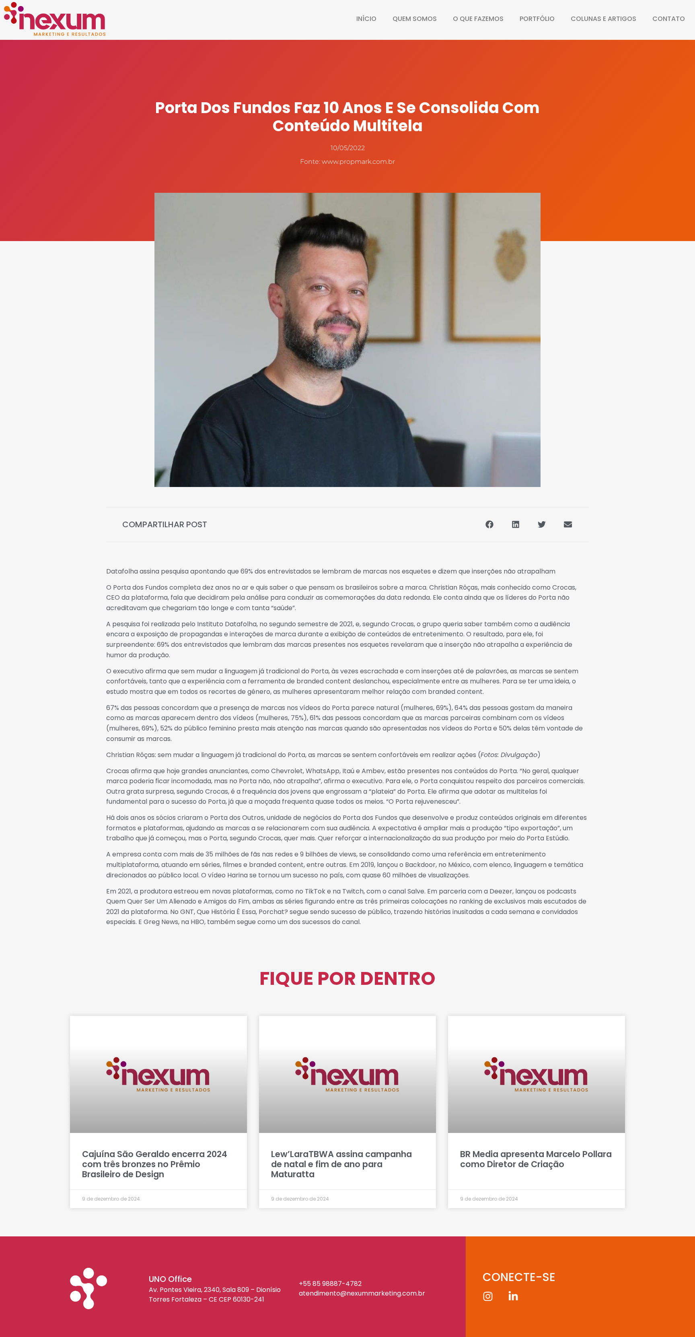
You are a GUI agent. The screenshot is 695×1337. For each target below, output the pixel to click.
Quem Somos (415, 18)
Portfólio (537, 18)
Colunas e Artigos (603, 18)
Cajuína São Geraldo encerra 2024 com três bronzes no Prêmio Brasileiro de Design (154, 1164)
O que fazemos (478, 18)
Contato (668, 18)
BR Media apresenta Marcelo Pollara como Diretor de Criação (536, 1159)
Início (366, 18)
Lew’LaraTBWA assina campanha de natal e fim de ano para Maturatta (341, 1164)
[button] (489, 525)
